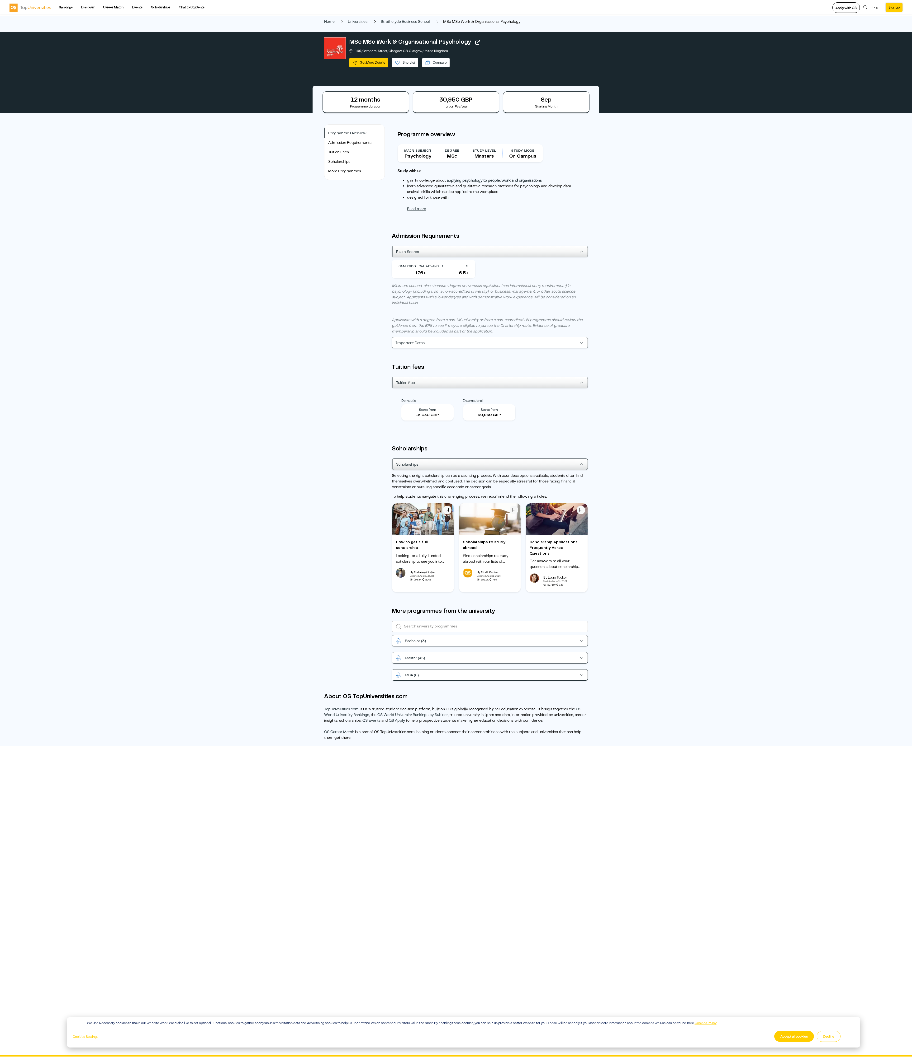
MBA (412, 675)
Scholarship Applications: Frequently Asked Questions (554, 548)
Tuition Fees (338, 152)
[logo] (30, 7)
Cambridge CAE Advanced (421, 266)
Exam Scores (407, 251)
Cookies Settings (85, 1036)
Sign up (894, 7)
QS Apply (397, 720)
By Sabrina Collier (423, 572)
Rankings (66, 7)
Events (137, 7)
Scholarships (160, 7)
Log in (877, 7)
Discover (88, 7)
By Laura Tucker (555, 577)
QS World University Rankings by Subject (412, 714)
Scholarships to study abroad (484, 545)
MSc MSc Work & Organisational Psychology (410, 41)
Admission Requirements (349, 142)
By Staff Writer (488, 572)
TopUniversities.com (341, 709)
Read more (416, 208)
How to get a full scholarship (412, 545)
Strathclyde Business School (405, 21)
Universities (357, 21)
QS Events (371, 720)
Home (329, 21)
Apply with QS (846, 8)
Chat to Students (191, 7)
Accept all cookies (794, 1036)
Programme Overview (347, 133)
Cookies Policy (706, 1023)
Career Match (113, 7)
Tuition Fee (405, 382)
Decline (828, 1036)
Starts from (427, 409)
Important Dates (410, 343)
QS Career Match (339, 732)
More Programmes (344, 171)
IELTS (463, 266)
